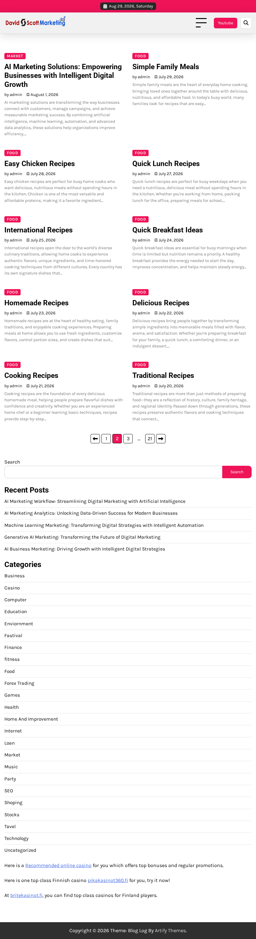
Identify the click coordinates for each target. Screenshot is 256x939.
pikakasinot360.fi (108, 880)
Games (12, 695)
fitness (12, 659)
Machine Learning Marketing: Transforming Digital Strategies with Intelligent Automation (104, 525)
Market (15, 56)
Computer (15, 600)
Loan (9, 743)
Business (14, 576)
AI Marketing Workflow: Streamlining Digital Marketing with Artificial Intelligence (94, 501)
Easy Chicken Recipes (39, 163)
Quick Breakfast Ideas (167, 230)
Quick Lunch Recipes (166, 163)
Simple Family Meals (165, 66)
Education (15, 611)
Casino (12, 588)
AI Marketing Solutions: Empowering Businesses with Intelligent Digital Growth (63, 75)
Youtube (225, 23)
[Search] (246, 23)
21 (150, 438)
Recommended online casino (58, 865)
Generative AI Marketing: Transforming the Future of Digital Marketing (82, 537)
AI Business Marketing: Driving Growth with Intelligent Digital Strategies (84, 549)
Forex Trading (19, 683)
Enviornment (18, 624)
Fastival (13, 635)
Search (12, 462)
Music (11, 767)
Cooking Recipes (31, 375)
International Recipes (38, 230)
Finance (13, 647)
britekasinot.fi (26, 895)
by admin (13, 94)
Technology (16, 838)
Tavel (10, 826)
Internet (13, 731)
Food (140, 56)
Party (10, 779)
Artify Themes (170, 930)
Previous (95, 438)
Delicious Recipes (161, 302)
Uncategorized (20, 850)
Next (160, 438)
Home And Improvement (31, 719)
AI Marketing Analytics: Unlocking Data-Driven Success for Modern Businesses (91, 513)
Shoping (13, 802)
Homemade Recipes (36, 302)
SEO (8, 791)
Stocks (11, 814)
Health (11, 707)
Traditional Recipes (163, 375)
